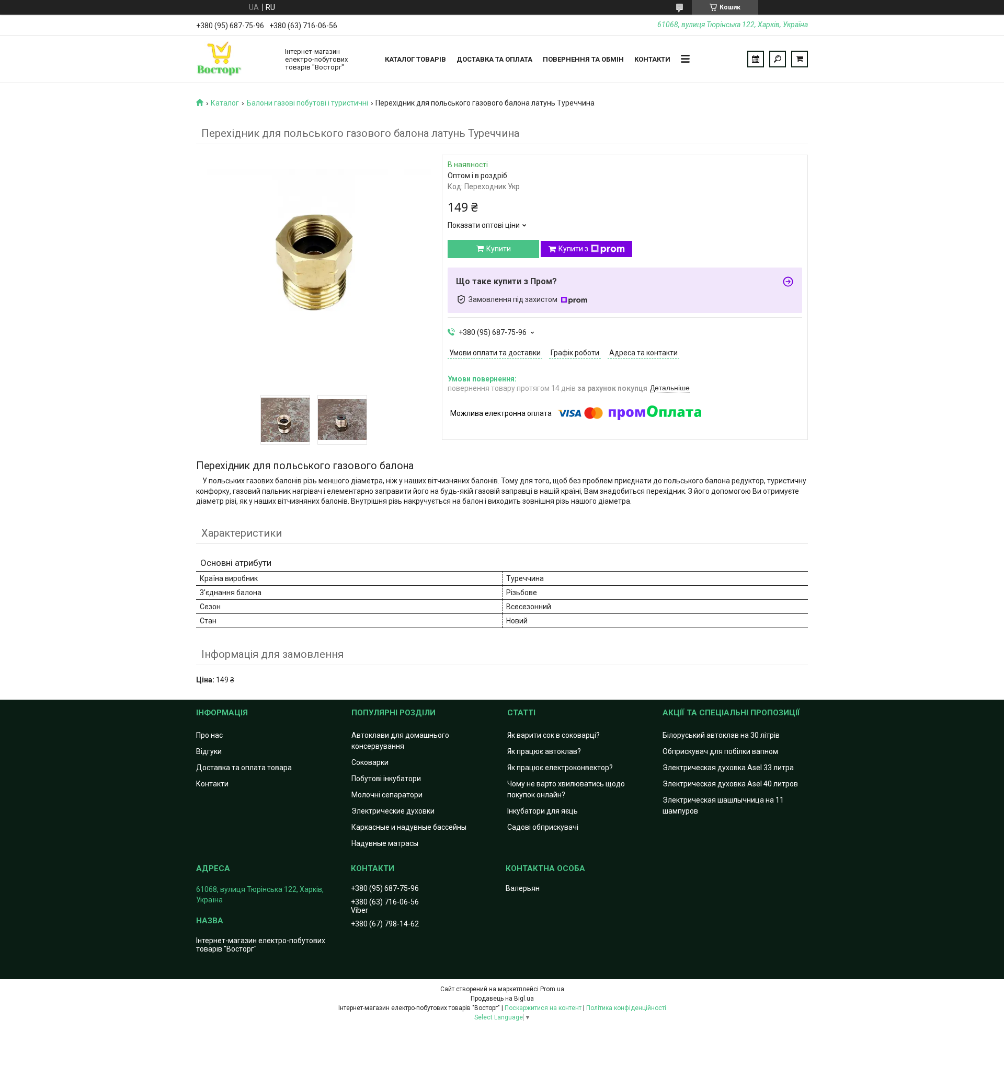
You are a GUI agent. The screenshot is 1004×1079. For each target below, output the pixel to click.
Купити (498, 249)
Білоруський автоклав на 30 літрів (721, 735)
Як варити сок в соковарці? (553, 735)
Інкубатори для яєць (542, 811)
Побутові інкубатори (386, 778)
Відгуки (209, 751)
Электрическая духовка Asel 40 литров (730, 784)
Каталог (225, 103)
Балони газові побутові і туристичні (307, 103)
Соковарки (370, 762)
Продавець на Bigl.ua (502, 998)
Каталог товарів (415, 59)
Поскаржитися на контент (543, 1008)
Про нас (209, 735)
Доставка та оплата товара (244, 767)
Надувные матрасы (384, 843)
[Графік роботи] (755, 59)
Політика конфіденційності (626, 1008)
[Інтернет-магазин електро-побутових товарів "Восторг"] (235, 59)
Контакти (652, 59)
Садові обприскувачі (542, 827)
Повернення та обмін (583, 59)
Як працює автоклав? (544, 751)
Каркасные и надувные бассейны (408, 827)
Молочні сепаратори (387, 795)
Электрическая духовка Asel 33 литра (728, 767)
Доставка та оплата (494, 59)
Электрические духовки (393, 811)
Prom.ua (552, 989)
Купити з (573, 249)
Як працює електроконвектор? (560, 767)
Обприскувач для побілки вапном (720, 751)
